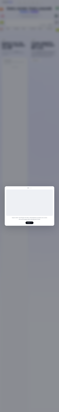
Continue (28, 222)
